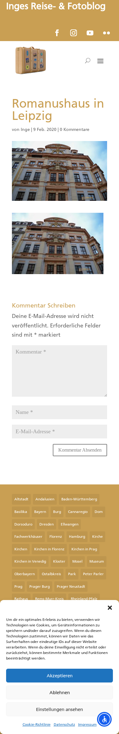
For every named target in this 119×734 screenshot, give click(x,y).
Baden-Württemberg (79, 499)
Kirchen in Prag (84, 549)
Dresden (46, 524)
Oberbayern (24, 574)
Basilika (20, 512)
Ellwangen (69, 524)
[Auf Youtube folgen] (90, 33)
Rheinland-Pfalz (84, 599)
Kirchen (20, 549)
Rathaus (21, 599)
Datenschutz (64, 724)
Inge (25, 129)
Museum (96, 561)
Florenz (55, 536)
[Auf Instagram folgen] (73, 33)
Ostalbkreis (51, 574)
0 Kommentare (74, 129)
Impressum (87, 724)
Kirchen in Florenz (49, 549)
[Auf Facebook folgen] (57, 33)
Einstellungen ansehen (59, 709)
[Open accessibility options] (104, 719)
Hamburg (77, 536)
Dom (99, 512)
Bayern (40, 512)
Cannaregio (78, 512)
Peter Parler (93, 574)
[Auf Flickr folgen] (106, 33)
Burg (57, 512)
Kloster (59, 561)
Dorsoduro (23, 524)
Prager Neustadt (71, 586)
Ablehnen (59, 692)
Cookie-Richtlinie (37, 724)
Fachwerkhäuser (28, 536)
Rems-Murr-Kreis (49, 599)
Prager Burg (39, 586)
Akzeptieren (60, 676)
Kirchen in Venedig (30, 561)
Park (72, 574)
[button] (110, 608)
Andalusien (44, 499)
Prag (18, 586)
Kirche (97, 536)
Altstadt (21, 499)
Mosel (77, 561)
